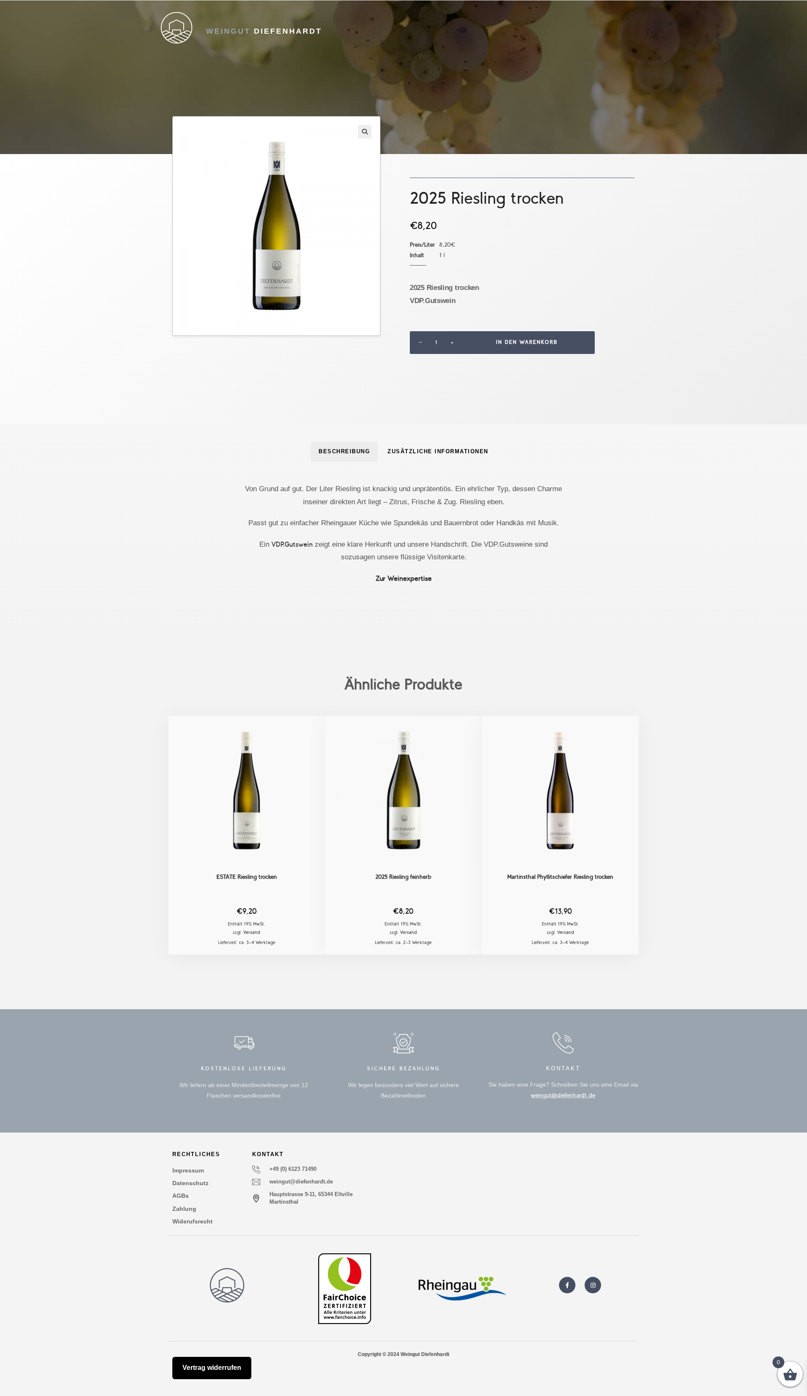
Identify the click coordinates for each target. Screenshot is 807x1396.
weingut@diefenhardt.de (563, 1095)
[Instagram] (593, 1285)
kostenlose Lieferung (244, 1068)
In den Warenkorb (527, 342)
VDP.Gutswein (292, 544)
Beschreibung (344, 451)
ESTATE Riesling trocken (246, 876)
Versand (251, 932)
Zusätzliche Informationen (438, 451)
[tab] (344, 452)
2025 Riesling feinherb (403, 876)
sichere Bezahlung (403, 1068)
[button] (365, 131)
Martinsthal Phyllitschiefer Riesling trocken (560, 876)
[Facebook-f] (567, 1285)
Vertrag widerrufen (211, 1367)
